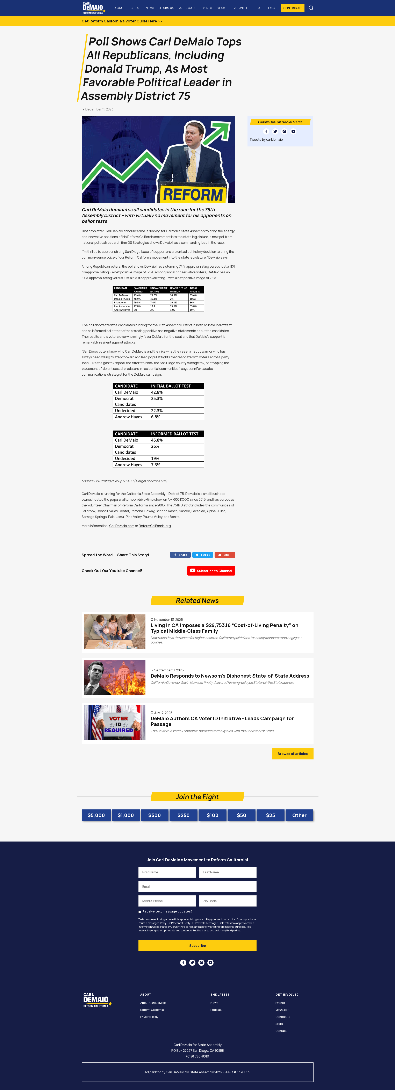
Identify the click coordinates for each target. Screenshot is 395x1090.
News (150, 8)
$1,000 (125, 815)
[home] (95, 8)
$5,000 (96, 815)
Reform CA (166, 8)
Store (259, 8)
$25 (270, 815)
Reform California (152, 1009)
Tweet (203, 554)
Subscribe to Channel (211, 570)
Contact (281, 1030)
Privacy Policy (149, 1016)
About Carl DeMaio (153, 1002)
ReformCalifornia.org (155, 526)
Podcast (222, 8)
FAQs (271, 8)
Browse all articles (293, 753)
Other (299, 815)
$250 (183, 815)
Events (206, 8)
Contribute (292, 8)
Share (180, 554)
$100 (212, 815)
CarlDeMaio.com (121, 526)
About (119, 8)
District (135, 8)
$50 (241, 815)
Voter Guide (187, 8)
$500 (154, 815)
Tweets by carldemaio (266, 139)
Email (224, 554)
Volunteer (242, 8)
